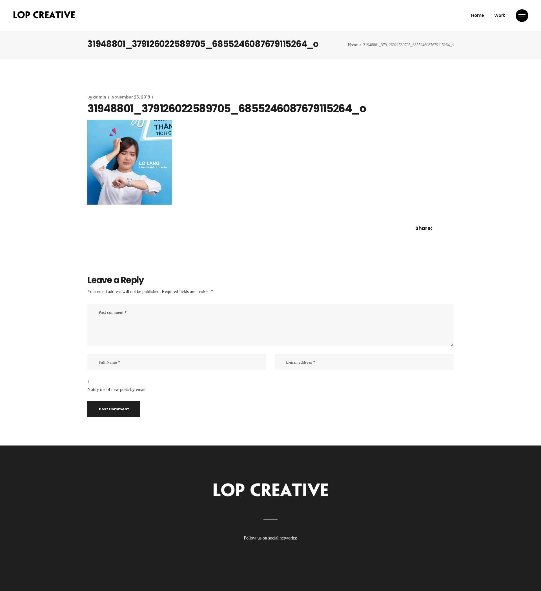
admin (99, 97)
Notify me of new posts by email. (117, 389)
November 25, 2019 (131, 97)
